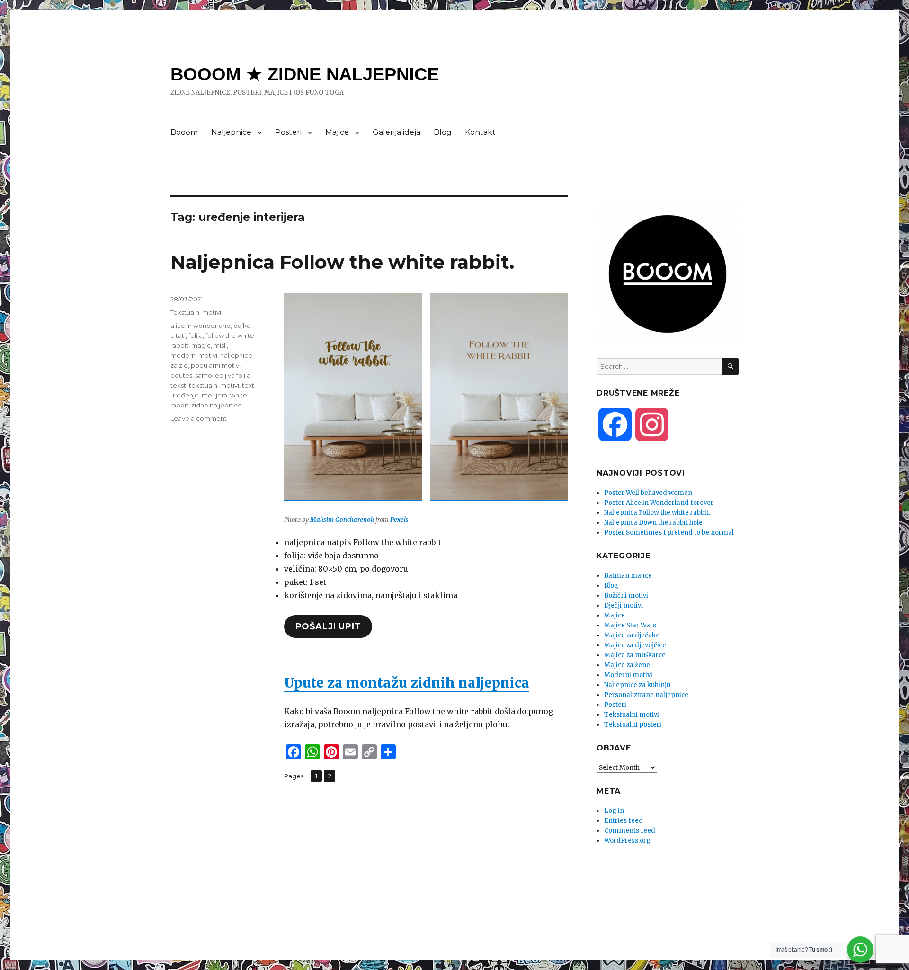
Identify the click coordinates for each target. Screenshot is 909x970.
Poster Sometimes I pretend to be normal (669, 533)
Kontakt (480, 132)
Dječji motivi (623, 605)
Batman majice (628, 576)
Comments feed (629, 831)
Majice (337, 132)
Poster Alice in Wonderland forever (658, 503)
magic (201, 345)
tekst (178, 385)
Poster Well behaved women (648, 493)
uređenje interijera (198, 395)
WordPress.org (627, 841)
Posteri (288, 132)
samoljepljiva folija (222, 375)
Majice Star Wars (630, 625)
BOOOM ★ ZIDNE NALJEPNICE (304, 74)
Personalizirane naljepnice (646, 695)
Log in (614, 811)
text (248, 385)
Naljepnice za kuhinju (637, 685)
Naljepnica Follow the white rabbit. (342, 261)
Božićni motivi (626, 595)
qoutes (181, 375)
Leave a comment (198, 418)
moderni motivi (193, 355)
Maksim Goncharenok (342, 520)
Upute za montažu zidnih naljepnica (406, 682)
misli (220, 345)
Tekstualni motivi (195, 312)
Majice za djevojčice (635, 645)
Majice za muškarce (635, 655)
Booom (184, 132)
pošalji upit (328, 626)
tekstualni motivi (214, 385)
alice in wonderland (200, 325)
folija (195, 335)
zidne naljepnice (216, 405)
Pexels (399, 520)
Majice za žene (627, 665)
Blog (443, 132)
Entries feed (623, 821)
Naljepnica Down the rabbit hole (653, 523)
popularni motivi (216, 365)
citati (178, 335)
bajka (241, 325)
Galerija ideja (396, 132)
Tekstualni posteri (632, 725)
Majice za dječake (631, 635)
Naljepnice (231, 132)
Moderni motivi (628, 675)
